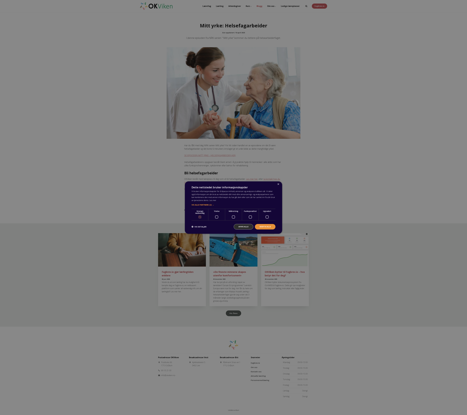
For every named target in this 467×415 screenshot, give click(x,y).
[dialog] (233, 207)
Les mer (212, 200)
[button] (233, 205)
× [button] (278, 184)
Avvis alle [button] (243, 226)
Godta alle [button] (265, 226)
